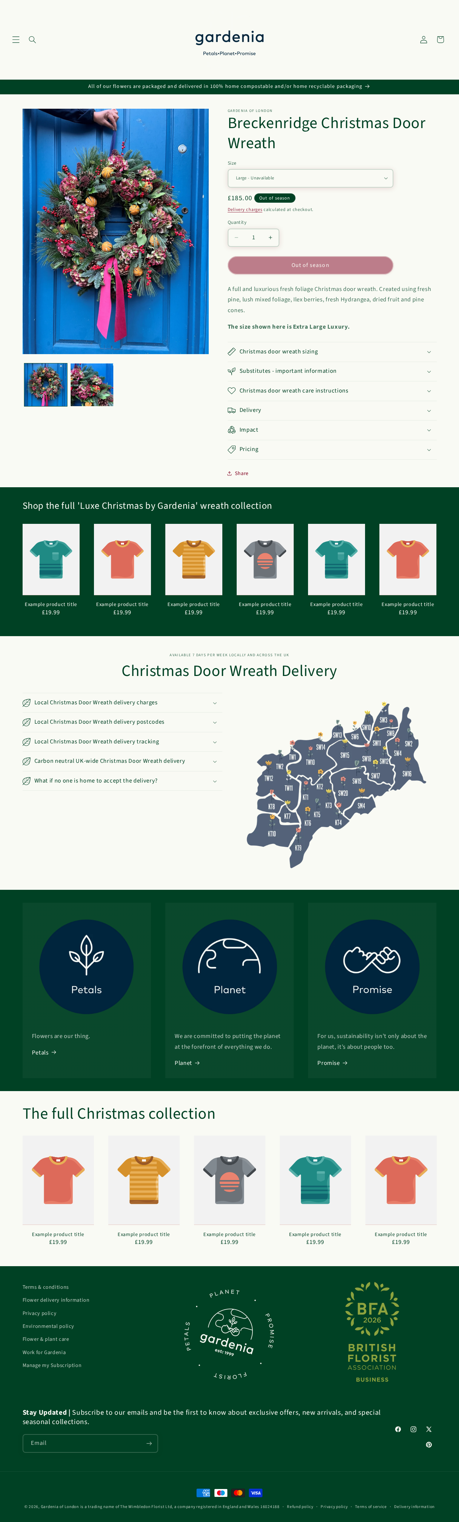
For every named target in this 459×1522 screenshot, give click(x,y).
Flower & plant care (46, 1339)
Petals (40, 1052)
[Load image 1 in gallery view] (45, 384)
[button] (16, 39)
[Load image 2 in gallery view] (92, 384)
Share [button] (242, 473)
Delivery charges (245, 209)
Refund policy (300, 1507)
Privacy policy (40, 1313)
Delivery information (414, 1507)
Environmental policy (49, 1326)
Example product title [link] (51, 604)
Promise (328, 1063)
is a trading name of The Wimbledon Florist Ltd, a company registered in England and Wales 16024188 (180, 1507)
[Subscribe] (149, 1443)
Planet (183, 1063)
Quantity (237, 222)
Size (232, 162)
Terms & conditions (46, 1287)
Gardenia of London (60, 1507)
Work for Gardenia (44, 1352)
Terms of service (371, 1507)
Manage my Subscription (52, 1365)
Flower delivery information (56, 1300)
